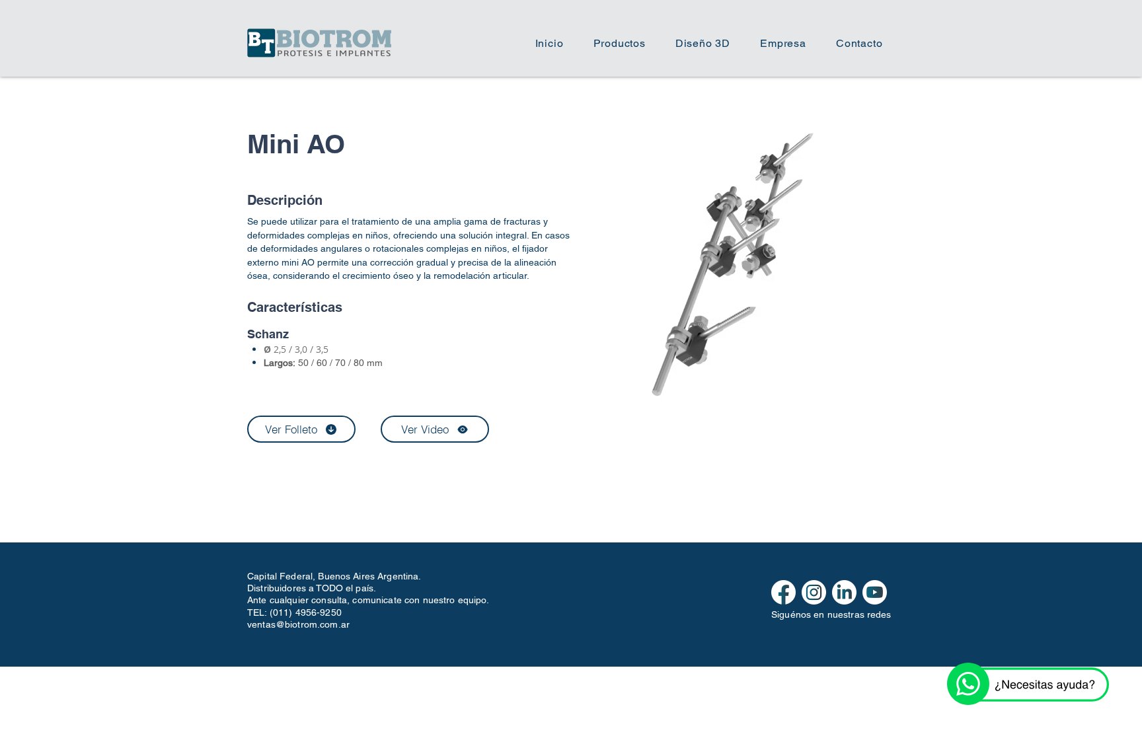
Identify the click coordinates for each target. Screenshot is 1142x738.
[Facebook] (783, 592)
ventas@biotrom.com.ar (298, 624)
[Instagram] (814, 592)
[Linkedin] (844, 592)
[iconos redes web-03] (874, 592)
